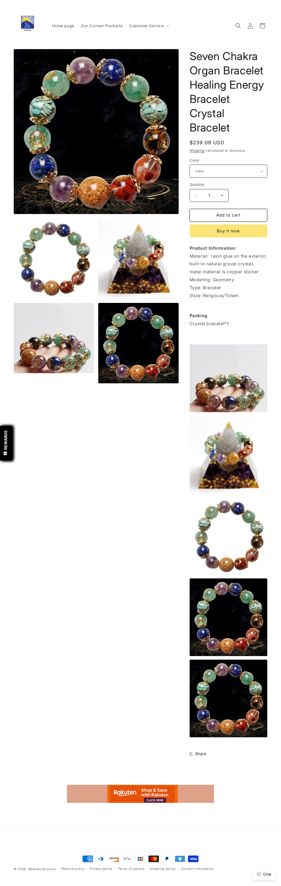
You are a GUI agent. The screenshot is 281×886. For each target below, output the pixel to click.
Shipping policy (163, 869)
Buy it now (228, 231)
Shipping (197, 150)
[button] (148, 26)
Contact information (197, 869)
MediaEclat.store (41, 869)
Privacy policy (101, 869)
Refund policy (73, 869)
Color (194, 160)
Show (6, 443)
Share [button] (200, 753)
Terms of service (131, 869)
